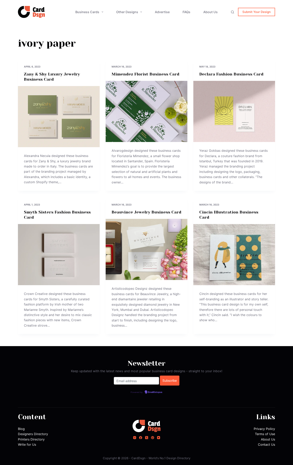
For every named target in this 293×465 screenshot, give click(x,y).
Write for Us (27, 444)
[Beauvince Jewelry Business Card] (146, 249)
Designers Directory (33, 434)
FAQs (186, 12)
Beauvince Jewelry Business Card (146, 212)
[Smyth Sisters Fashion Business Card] (59, 254)
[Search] (232, 12)
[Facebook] (140, 437)
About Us (210, 12)
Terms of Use (265, 434)
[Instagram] (134, 437)
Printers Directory (31, 439)
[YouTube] (158, 437)
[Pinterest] (152, 437)
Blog (21, 429)
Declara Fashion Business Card (231, 74)
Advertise (162, 12)
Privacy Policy (264, 429)
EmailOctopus (155, 392)
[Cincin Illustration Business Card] (234, 254)
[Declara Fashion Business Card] (234, 111)
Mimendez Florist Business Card (145, 74)
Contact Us (266, 444)
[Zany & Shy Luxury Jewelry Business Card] (59, 116)
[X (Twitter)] (146, 437)
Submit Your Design (256, 12)
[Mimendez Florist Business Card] (146, 111)
